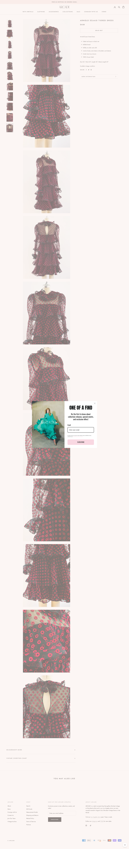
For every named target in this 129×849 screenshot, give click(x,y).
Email (69, 425)
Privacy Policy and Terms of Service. (78, 436)
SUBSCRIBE (80, 442)
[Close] (94, 403)
